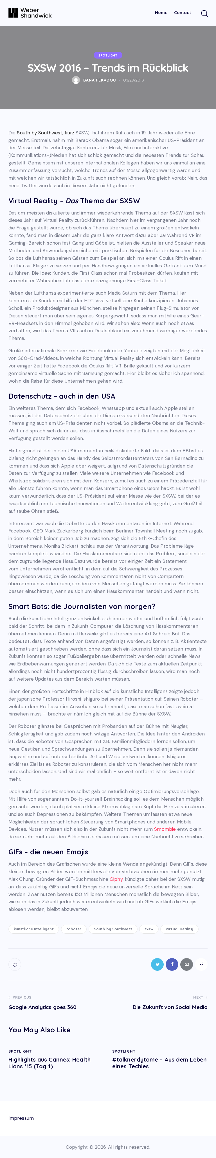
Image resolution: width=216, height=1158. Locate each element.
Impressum (21, 1118)
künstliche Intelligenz (34, 929)
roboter (74, 929)
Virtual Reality (179, 929)
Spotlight (107, 55)
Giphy (116, 879)
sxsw (149, 929)
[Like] (15, 964)
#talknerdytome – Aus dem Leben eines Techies (159, 1063)
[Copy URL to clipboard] (201, 964)
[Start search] (204, 13)
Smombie (165, 829)
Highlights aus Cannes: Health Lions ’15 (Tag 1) (49, 1063)
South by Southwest (113, 929)
